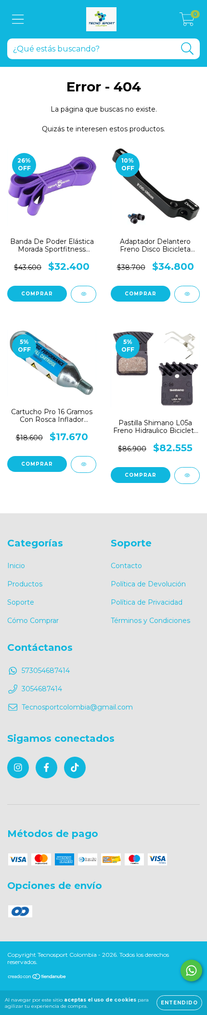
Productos (24, 584)
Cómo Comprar (33, 620)
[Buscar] (187, 49)
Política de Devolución (148, 584)
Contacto (126, 565)
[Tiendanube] (37, 977)
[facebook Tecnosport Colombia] (46, 767)
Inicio (16, 565)
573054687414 (46, 670)
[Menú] (18, 19)
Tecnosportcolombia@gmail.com (77, 707)
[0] (187, 21)
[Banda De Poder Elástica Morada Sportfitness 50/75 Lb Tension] (83, 294)
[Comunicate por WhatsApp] (191, 970)
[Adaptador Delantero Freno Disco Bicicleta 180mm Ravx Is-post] (187, 294)
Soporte (20, 602)
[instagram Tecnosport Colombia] (18, 767)
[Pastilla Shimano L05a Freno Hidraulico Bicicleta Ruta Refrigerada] (187, 475)
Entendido (179, 1003)
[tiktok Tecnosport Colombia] (75, 767)
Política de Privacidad (146, 602)
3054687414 (42, 689)
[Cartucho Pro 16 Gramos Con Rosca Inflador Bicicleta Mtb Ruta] (83, 464)
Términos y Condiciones (150, 620)
